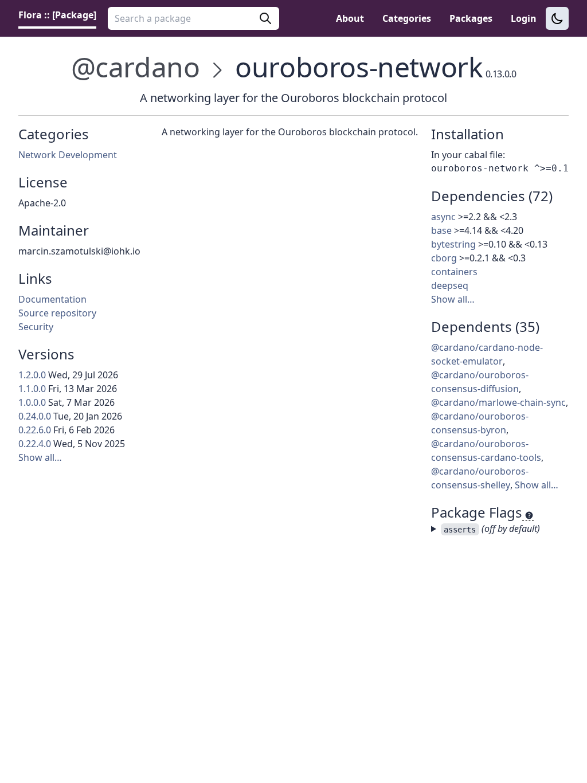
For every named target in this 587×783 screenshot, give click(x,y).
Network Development (67, 154)
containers (454, 271)
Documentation (52, 299)
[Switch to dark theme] (557, 18)
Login (524, 18)
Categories (406, 18)
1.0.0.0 (32, 402)
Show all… (40, 457)
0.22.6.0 (34, 430)
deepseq (449, 285)
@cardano (135, 66)
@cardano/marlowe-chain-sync (498, 402)
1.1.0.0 (32, 388)
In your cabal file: (468, 154)
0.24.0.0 (34, 416)
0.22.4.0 (34, 443)
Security (35, 326)
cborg (444, 258)
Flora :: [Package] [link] (57, 15)
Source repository (57, 313)
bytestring (453, 244)
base (441, 230)
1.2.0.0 (32, 375)
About (350, 18)
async (443, 216)
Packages (470, 18)
